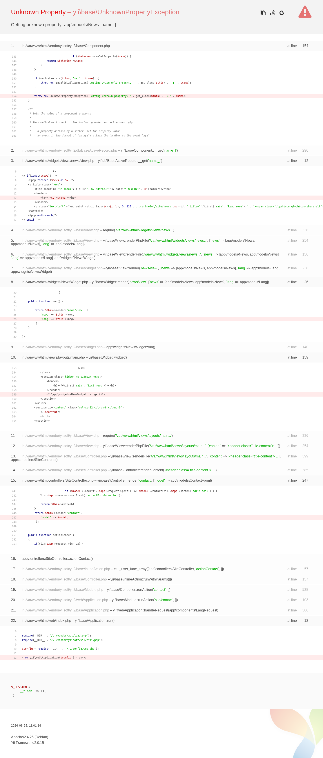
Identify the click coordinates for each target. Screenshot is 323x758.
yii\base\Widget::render (110, 282)
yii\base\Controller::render (117, 480)
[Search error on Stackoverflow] (272, 12)
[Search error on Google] (281, 12)
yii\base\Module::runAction (132, 600)
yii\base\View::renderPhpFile (125, 240)
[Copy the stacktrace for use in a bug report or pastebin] (263, 12)
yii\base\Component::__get (142, 150)
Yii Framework (22, 743)
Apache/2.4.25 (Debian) (29, 737)
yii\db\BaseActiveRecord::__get (122, 161)
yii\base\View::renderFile (122, 254)
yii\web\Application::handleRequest (140, 610)
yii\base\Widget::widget (107, 357)
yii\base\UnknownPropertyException (126, 12)
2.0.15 (39, 743)
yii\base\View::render (122, 268)
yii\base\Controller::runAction (129, 589)
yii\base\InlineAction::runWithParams (139, 579)
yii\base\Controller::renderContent (137, 470)
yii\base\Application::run (93, 620)
